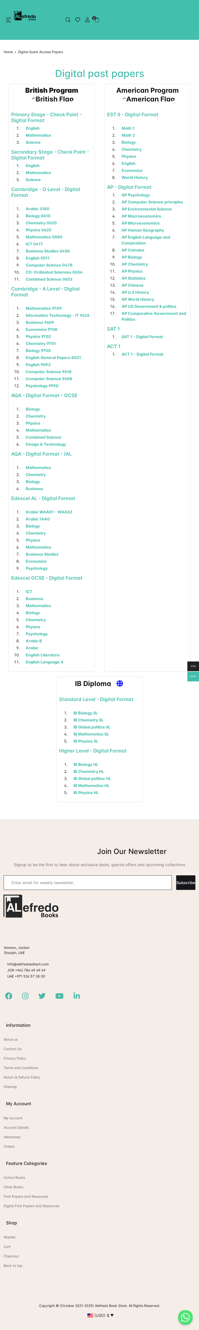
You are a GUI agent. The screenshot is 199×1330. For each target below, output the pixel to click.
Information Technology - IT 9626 (58, 315)
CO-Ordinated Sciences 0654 (54, 272)
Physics (33, 423)
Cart (7, 1247)
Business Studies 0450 (48, 251)
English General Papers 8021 (53, 357)
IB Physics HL (86, 792)
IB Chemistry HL (89, 771)
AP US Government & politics (149, 306)
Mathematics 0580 (44, 236)
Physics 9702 (38, 336)
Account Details (16, 1127)
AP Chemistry (135, 264)
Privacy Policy (15, 1058)
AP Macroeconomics (141, 216)
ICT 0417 (34, 244)
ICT (29, 591)
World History (135, 177)
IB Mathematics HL (91, 785)
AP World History (138, 299)
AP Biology (132, 257)
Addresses (12, 1137)
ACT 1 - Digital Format (142, 354)
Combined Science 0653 (49, 279)
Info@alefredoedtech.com (28, 964)
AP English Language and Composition (146, 240)
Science (33, 142)
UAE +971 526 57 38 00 (26, 976)
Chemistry (36, 416)
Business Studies (42, 554)
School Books (14, 1177)
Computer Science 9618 (49, 371)
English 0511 (38, 258)
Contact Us (13, 1049)
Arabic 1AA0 (38, 519)
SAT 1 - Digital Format (142, 336)
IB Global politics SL (92, 727)
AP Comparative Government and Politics (154, 316)
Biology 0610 (38, 215)
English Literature (43, 654)
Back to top (13, 1265)
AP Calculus (133, 250)
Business (34, 488)
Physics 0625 (38, 229)
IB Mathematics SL (91, 734)
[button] (8, 20)
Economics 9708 (42, 329)
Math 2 (128, 135)
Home (8, 52)
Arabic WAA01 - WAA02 (49, 512)
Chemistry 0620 (41, 222)
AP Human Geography (143, 230)
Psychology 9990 (42, 385)
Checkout (11, 1256)
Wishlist (10, 1237)
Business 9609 (40, 322)
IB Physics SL (86, 741)
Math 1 (128, 128)
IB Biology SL (86, 713)
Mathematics (38, 135)
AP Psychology (136, 194)
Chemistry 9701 (41, 343)
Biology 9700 (38, 350)
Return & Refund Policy (22, 1077)
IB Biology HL (86, 764)
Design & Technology (46, 444)
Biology (33, 409)
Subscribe (185, 882)
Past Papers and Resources (26, 1196)
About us (11, 1039)
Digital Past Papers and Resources (31, 1206)
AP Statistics (134, 278)
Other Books (13, 1187)
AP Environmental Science (147, 209)
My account (13, 1118)
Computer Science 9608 (49, 378)
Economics (36, 561)
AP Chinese (133, 285)
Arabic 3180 (37, 208)
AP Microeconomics (141, 223)
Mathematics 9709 (44, 308)
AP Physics (132, 271)
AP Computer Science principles (152, 202)
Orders (9, 1146)
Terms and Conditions (21, 1068)
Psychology (37, 568)
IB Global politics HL (92, 778)
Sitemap (10, 1087)
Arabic (32, 647)
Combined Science (43, 437)
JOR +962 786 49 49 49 (26, 970)
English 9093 (38, 364)
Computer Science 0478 (49, 265)
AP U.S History (135, 292)
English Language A (45, 662)
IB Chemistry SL (89, 720)
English (33, 128)
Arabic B (34, 640)
